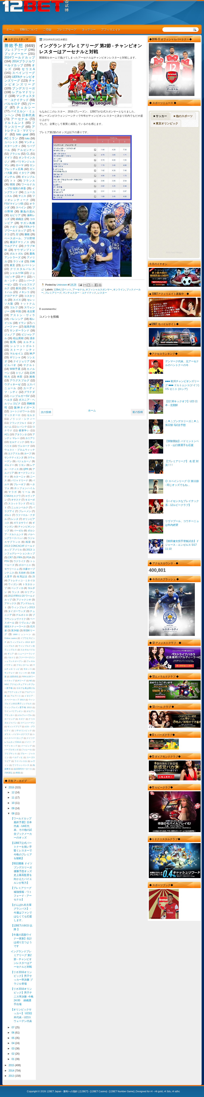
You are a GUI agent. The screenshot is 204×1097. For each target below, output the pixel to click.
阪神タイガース (24, 407)
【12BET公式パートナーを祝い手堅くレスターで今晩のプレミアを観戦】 (21, 850)
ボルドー (9, 465)
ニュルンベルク (19, 507)
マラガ (12, 492)
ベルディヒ (17, 757)
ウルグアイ (11, 245)
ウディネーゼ (12, 384)
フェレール (27, 750)
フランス (29, 180)
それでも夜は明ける (25, 688)
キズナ (22, 719)
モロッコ (28, 669)
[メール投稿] (80, 284)
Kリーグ (22, 680)
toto (27, 138)
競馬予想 (29, 326)
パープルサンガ (11, 750)
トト (13, 180)
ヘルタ (8, 399)
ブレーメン (25, 511)
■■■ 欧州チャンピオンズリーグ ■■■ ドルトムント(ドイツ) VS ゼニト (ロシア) (182, 385)
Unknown (62, 284)
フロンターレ (23, 665)
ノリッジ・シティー (22, 419)
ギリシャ (15, 357)
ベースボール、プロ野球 (19, 238)
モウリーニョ (11, 569)
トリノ (20, 372)
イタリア (24, 172)
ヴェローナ (24, 446)
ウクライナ (20, 561)
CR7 (10, 557)
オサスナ (16, 500)
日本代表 (28, 115)
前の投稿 (137, 412)
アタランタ (21, 434)
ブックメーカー (15, 53)
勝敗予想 (13, 45)
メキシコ (24, 292)
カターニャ (20, 476)
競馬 (13, 342)
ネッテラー (89, 29)
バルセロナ (12, 103)
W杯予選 (15, 368)
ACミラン (11, 138)
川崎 (32, 261)
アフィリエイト (111, 29)
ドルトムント (14, 122)
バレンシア (16, 318)
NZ (30, 680)
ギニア (11, 654)
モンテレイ (9, 673)
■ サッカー (160, 116)
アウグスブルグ (19, 380)
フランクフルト (18, 423)
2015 (12, 1065)
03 (13, 1048)
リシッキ (23, 673)
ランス (16, 592)
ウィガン (13, 584)
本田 (20, 376)
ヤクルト (29, 365)
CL (28, 153)
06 (13, 1032)
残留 (28, 542)
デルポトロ (22, 615)
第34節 (15, 630)
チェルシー (26, 107)
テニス (22, 195)
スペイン (21, 207)
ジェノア (9, 334)
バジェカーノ (23, 461)
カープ (27, 453)
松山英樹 (18, 338)
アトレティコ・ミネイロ (21, 580)
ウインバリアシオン (13, 711)
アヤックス (10, 603)
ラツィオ (18, 261)
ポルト (8, 515)
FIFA (19, 557)
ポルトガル (16, 253)
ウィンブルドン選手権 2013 (18, 707)
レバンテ (22, 427)
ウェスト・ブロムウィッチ (19, 450)
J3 (33, 576)
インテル (9, 176)
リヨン (22, 465)
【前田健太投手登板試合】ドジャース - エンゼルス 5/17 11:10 (182, 545)
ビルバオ (10, 365)
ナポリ (14, 226)
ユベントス (11, 142)
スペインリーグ (23, 72)
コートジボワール (20, 411)
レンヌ (15, 519)
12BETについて (29, 29)
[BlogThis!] (89, 285)
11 (13, 797)
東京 (12, 265)
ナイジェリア (21, 361)
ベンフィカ (17, 588)
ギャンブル (28, 176)
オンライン (119, 289)
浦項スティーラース (15, 626)
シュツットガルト (22, 346)
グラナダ (29, 391)
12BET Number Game (121, 1091)
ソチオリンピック (23, 730)
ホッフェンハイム (24, 488)
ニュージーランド (26, 654)
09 (13, 808)
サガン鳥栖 (27, 223)
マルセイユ (16, 353)
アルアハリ (15, 696)
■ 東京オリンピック (165, 123)
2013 (12, 1075)
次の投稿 (46, 412)
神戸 (32, 353)
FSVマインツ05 (13, 203)
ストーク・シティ (22, 349)
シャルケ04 (17, 272)
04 (13, 1043)
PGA (28, 557)
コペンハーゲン (28, 723)
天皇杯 (22, 573)
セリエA (28, 69)
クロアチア (11, 295)
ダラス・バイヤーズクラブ (16, 734)
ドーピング (26, 746)
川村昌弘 (8, 773)
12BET (83, 1091)
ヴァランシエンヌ (20, 765)
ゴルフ (14, 307)
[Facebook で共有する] (96, 285)
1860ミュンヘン (22, 634)
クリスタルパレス (22, 268)
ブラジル (15, 153)
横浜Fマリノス (19, 242)
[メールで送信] (85, 285)
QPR (25, 469)
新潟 (18, 288)
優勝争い (24, 430)
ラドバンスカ (21, 761)
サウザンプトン (24, 249)
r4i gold (159, 1091)
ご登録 (47, 29)
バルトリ (11, 657)
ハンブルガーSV (20, 395)
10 (13, 802)
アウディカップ (14, 692)
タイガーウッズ (17, 611)
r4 (151, 1091)
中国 (18, 311)
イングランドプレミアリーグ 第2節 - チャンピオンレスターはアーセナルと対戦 (21, 959)
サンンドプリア (14, 726)
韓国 (12, 184)
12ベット (66, 289)
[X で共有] (92, 285)
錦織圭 (20, 219)
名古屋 (31, 311)
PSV (6, 561)
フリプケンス (10, 753)
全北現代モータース (23, 769)
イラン (22, 322)
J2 (17, 234)
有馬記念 (22, 576)
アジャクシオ (23, 599)
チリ (23, 276)
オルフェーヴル (25, 715)
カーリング (9, 719)
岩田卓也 (14, 676)
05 (13, 1037)
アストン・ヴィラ (22, 315)
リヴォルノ (25, 623)
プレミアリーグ (66, 29)
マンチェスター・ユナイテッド (79, 292)
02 (13, 1053)
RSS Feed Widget (174, 252)
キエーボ (30, 500)
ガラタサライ (21, 523)
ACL (6, 434)
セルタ (31, 415)
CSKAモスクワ (12, 496)
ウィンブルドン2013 (23, 607)
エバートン (28, 265)
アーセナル (78, 289)
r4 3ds (167, 1091)
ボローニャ (25, 565)
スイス (17, 299)
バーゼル (18, 530)
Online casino (10, 638)
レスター (102, 292)
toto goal (22, 134)
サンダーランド (19, 330)
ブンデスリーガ (23, 88)
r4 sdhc (176, 1091)
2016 (12, 787)
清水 (32, 338)
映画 (18, 773)
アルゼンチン (26, 149)
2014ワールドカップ (19, 57)
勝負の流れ (27, 211)
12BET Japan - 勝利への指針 (62, 1091)
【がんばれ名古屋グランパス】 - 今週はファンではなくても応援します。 (21, 912)
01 (13, 1059)
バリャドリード (19, 480)
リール (26, 492)
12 (13, 792)
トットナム (27, 303)
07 (13, 1027)
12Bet (57, 289)
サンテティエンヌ (14, 457)
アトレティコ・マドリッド (19, 130)
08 (13, 813)
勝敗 (27, 234)
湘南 (32, 376)
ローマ (20, 165)
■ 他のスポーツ (183, 116)
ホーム (10, 29)
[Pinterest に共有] (100, 285)
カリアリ (30, 438)
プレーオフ (20, 484)
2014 (12, 1070)
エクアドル (14, 453)
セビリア (15, 215)
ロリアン (30, 592)
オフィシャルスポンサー (99, 289)
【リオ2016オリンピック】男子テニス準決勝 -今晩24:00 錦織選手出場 (22, 996)
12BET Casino (98, 1091)
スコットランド (17, 503)
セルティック (16, 442)
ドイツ (8, 157)
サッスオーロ (12, 415)
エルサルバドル (28, 650)
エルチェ (29, 342)
